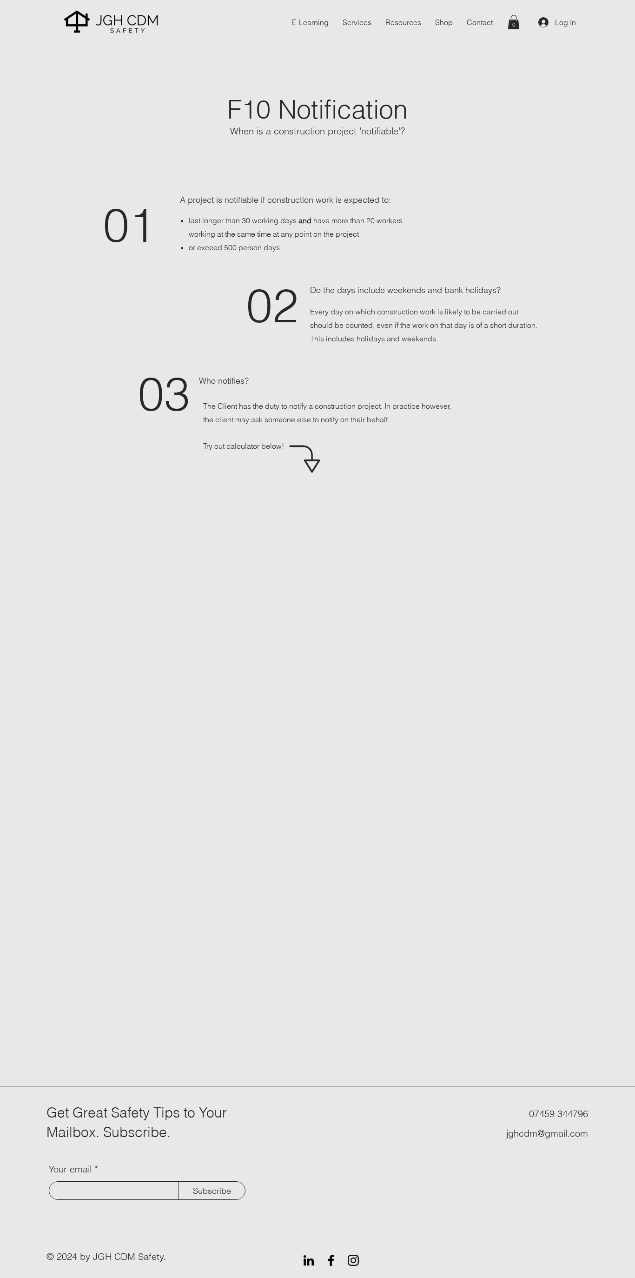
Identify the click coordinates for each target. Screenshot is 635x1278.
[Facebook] (331, 1260)
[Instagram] (353, 1260)
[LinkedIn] (308, 1260)
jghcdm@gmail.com (547, 1133)
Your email (70, 1169)
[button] (514, 22)
